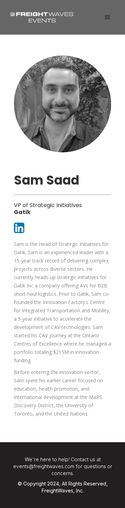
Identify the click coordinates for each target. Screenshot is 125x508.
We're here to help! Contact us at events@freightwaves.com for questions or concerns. (62, 466)
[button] (107, 17)
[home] (40, 15)
